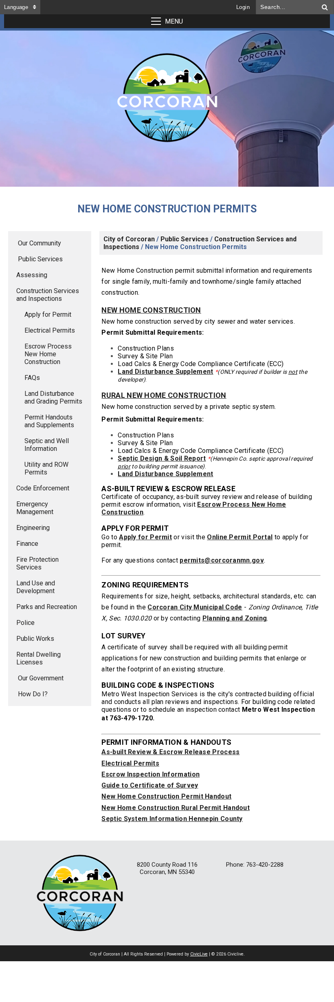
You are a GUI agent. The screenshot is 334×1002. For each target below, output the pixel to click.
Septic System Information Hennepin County (171, 819)
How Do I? (33, 694)
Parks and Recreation (46, 607)
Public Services (40, 259)
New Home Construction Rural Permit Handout (175, 808)
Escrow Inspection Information (150, 774)
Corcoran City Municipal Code (194, 607)
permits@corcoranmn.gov (222, 560)
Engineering (33, 528)
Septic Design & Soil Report (162, 458)
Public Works (35, 638)
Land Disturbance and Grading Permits (53, 397)
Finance (27, 543)
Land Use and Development (35, 587)
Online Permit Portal (239, 537)
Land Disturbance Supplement (165, 371)
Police (25, 623)
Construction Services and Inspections (47, 294)
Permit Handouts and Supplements (49, 421)
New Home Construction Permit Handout (166, 796)
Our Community (39, 243)
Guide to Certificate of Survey (149, 785)
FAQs (32, 378)
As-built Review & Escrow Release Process (170, 752)
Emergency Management (34, 508)
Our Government (41, 678)
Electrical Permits (49, 330)
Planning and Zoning (234, 618)
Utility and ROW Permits (46, 468)
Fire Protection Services (37, 563)
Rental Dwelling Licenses (38, 658)
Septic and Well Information (46, 444)
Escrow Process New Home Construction (48, 354)
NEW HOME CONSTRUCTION (151, 310)
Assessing (31, 275)
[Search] (325, 7)
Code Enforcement (42, 488)
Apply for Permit (47, 314)
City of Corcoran (129, 239)
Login (243, 7)
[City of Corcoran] (167, 100)
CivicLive (199, 954)
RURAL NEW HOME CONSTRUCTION (163, 395)
